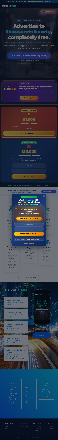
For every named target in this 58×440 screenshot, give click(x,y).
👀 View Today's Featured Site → (29, 218)
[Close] (44, 196)
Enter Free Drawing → (29, 233)
